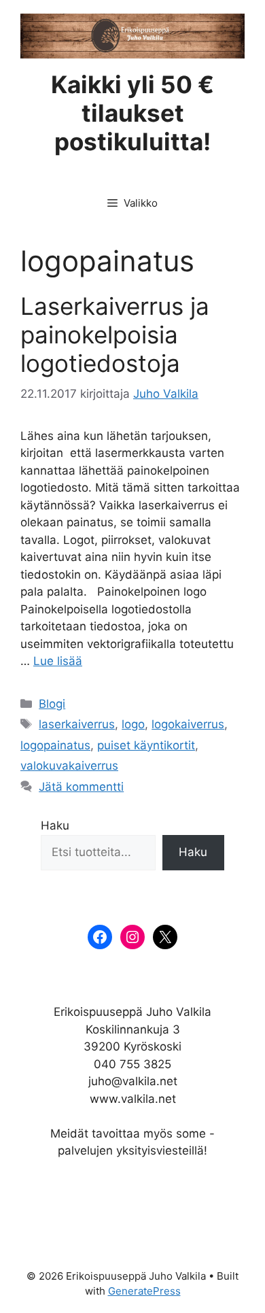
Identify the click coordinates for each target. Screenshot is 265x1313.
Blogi (52, 704)
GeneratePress (144, 1290)
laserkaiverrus (77, 724)
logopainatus (55, 745)
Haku (55, 825)
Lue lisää (57, 661)
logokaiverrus (188, 724)
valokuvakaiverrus (69, 765)
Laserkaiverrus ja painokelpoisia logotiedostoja (114, 334)
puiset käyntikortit (146, 745)
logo (133, 724)
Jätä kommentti (81, 787)
